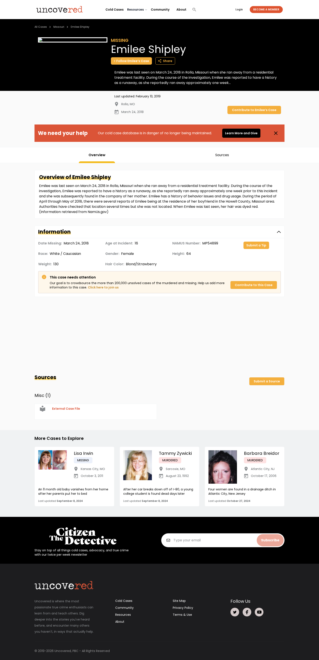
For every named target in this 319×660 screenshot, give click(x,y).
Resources (123, 615)
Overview (97, 154)
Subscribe (270, 540)
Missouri (58, 27)
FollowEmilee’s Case (132, 61)
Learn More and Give (241, 133)
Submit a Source (267, 381)
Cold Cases (114, 9)
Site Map (179, 601)
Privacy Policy (183, 608)
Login (239, 9)
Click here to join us (103, 287)
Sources (222, 154)
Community (160, 9)
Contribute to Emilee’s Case (254, 110)
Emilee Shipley (80, 27)
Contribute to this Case (254, 285)
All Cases (41, 27)
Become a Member (266, 9)
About (181, 9)
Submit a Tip (256, 245)
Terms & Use (182, 615)
